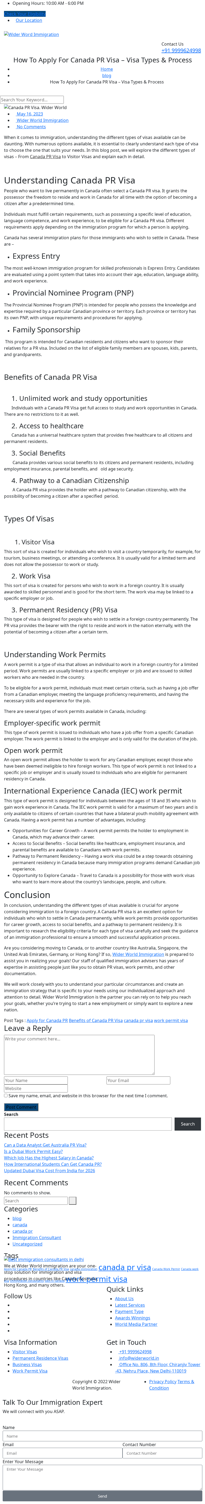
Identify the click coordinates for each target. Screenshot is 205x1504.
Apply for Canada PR (47, 1020)
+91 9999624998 (181, 50)
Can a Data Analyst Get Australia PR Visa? (45, 1145)
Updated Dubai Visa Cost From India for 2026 (49, 1171)
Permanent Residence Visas (40, 1358)
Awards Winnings (132, 1318)
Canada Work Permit (166, 1269)
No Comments (31, 127)
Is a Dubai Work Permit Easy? (33, 1151)
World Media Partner (136, 1324)
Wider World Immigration (42, 120)
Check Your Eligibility (25, 14)
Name (9, 1427)
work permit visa (171, 1020)
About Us (124, 1299)
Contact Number (139, 1444)
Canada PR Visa (45, 156)
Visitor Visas (25, 1352)
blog (17, 1218)
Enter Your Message (23, 1462)
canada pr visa (138, 1020)
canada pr (23, 1231)
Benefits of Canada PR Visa (96, 1020)
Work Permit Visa (30, 1371)
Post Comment (21, 1107)
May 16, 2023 (29, 114)
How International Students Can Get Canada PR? (53, 1164)
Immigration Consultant (37, 1237)
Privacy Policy (162, 1382)
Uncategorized (27, 1244)
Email (8, 1444)
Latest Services (130, 1305)
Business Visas (27, 1364)
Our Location (29, 20)
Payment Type (129, 1311)
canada (20, 1225)
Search (11, 1114)
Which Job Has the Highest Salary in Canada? (49, 1158)
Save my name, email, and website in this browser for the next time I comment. (88, 1096)
